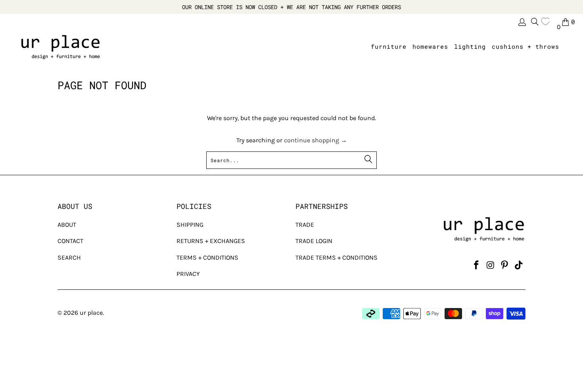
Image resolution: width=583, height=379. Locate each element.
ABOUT (67, 224)
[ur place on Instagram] (491, 265)
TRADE (304, 224)
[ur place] (60, 47)
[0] (547, 22)
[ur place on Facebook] (476, 265)
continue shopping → (315, 140)
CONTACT (70, 241)
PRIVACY (188, 274)
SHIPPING (189, 224)
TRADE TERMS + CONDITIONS (336, 257)
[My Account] (521, 22)
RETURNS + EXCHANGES (210, 241)
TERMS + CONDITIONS (207, 257)
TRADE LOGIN (313, 241)
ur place (91, 312)
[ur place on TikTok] (519, 265)
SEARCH (69, 257)
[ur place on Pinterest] (505, 265)
